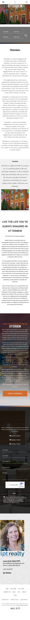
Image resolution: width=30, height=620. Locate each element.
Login (15, 595)
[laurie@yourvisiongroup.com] (3, 2)
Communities (7, 592)
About (14, 592)
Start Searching (15, 393)
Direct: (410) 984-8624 (11, 565)
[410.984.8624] (15, 2)
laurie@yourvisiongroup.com (13, 563)
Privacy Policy (15, 599)
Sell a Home (21, 588)
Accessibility (24, 599)
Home (7, 588)
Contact (24, 592)
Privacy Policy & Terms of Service (11, 502)
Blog (19, 592)
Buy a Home (13, 588)
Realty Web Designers (22, 605)
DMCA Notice (5, 599)
